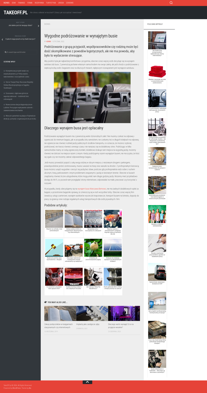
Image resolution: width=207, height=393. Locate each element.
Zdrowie (69, 3)
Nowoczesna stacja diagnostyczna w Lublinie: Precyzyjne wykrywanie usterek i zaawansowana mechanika (18, 107)
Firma (29, 3)
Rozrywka (39, 3)
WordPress (17, 388)
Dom (14, 3)
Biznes (6, 3)
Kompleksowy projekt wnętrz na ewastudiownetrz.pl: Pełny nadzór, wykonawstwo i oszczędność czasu (16, 74)
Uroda (61, 3)
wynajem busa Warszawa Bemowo (92, 188)
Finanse (21, 3)
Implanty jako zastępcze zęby (87, 324)
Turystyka (51, 3)
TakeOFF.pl (16, 12)
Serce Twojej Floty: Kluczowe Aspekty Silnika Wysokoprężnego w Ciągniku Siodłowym (18, 85)
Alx (30, 388)
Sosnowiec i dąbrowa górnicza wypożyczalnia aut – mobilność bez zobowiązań (16, 96)
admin (48, 41)
